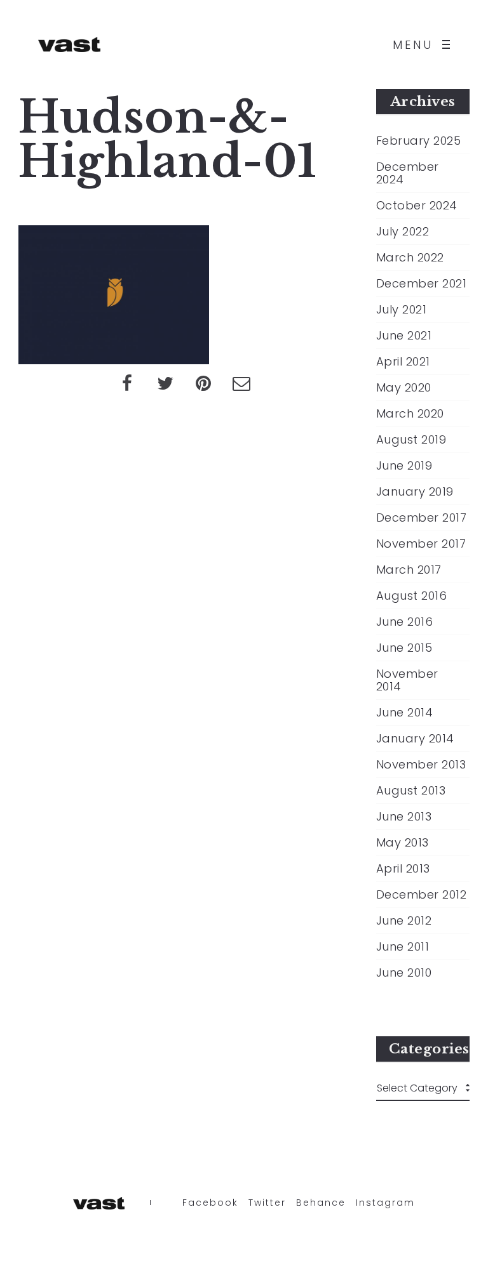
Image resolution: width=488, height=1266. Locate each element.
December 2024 (407, 173)
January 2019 (415, 491)
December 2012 (421, 894)
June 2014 (404, 712)
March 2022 (410, 257)
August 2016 (411, 596)
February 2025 (418, 141)
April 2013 (403, 868)
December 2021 (421, 283)
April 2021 (403, 361)
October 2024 (417, 205)
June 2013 (404, 816)
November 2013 (421, 764)
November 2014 (407, 680)
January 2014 (415, 738)
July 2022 (403, 231)
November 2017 (421, 543)
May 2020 (403, 387)
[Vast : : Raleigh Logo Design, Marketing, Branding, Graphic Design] (69, 44)
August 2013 (411, 790)
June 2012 (404, 920)
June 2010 (404, 972)
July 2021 (401, 309)
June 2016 (404, 622)
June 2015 (404, 648)
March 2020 (410, 413)
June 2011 (403, 946)
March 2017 (409, 570)
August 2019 (411, 439)
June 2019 (404, 465)
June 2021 (404, 335)
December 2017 (421, 517)
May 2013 (402, 842)
